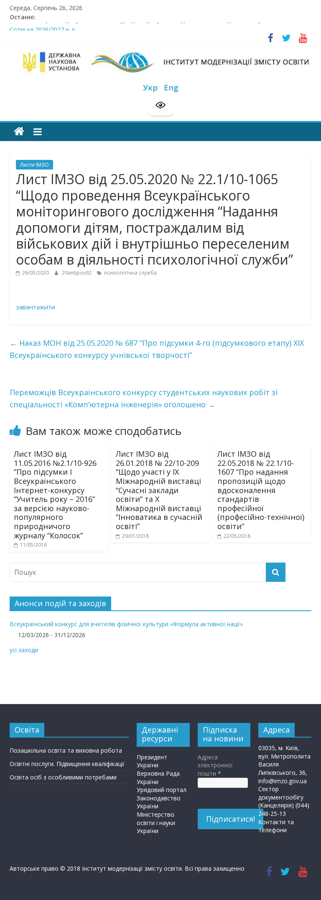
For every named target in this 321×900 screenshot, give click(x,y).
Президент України (152, 761)
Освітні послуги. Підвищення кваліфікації (67, 764)
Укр (150, 87)
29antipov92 (77, 272)
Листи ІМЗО (34, 164)
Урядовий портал (161, 790)
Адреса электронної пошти (215, 765)
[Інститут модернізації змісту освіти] (19, 132)
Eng (171, 87)
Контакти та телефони (276, 826)
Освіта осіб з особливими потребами (63, 777)
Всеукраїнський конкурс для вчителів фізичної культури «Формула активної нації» (126, 624)
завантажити (35, 307)
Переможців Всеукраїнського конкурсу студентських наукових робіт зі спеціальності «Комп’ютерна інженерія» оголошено (144, 398)
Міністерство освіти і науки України (156, 822)
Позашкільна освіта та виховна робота (66, 750)
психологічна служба (130, 272)
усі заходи (24, 650)
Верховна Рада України (158, 777)
